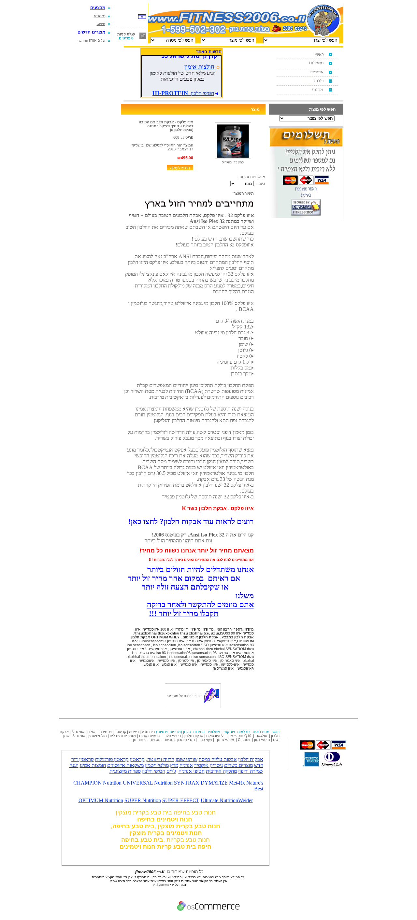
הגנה (74, 765)
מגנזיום (155, 740)
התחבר (83, 40)
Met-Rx (237, 783)
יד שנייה (99, 16)
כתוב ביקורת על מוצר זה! (184, 696)
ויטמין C (244, 740)
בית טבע (148, 732)
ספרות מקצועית (125, 771)
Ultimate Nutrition (219, 800)
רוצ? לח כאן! (191, 521)
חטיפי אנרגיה (192, 771)
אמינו (91, 732)
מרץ (174, 765)
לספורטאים (214, 736)
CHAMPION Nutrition (97, 783)
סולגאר (261, 736)
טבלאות (243, 732)
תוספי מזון (234, 736)
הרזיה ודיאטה (160, 759)
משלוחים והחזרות (206, 732)
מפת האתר (260, 732)
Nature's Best (254, 785)
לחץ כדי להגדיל (233, 162)
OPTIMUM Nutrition (101, 800)
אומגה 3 (78, 732)
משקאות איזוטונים (125, 765)
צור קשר (229, 732)
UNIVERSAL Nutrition (148, 783)
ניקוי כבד (205, 740)
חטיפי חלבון (172, 736)
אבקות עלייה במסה (218, 759)
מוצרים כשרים (238, 765)
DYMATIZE (214, 783)
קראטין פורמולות (112, 759)
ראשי (276, 732)
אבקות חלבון (193, 736)
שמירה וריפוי (250, 771)
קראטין (137, 759)
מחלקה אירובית (221, 771)
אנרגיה (186, 765)
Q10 (248, 736)
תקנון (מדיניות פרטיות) (173, 732)
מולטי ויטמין (97, 736)
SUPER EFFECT (180, 800)
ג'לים (171, 771)
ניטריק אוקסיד (208, 765)
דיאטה (134, 732)
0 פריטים (126, 38)
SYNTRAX (186, 783)
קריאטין (120, 732)
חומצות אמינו (149, 736)
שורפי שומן (225, 740)
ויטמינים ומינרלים (123, 736)
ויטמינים (105, 732)
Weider (245, 800)
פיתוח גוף (139, 740)
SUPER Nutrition (142, 800)
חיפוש (101, 24)
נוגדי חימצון (186, 740)
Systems (161, 884)
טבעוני (168, 740)
